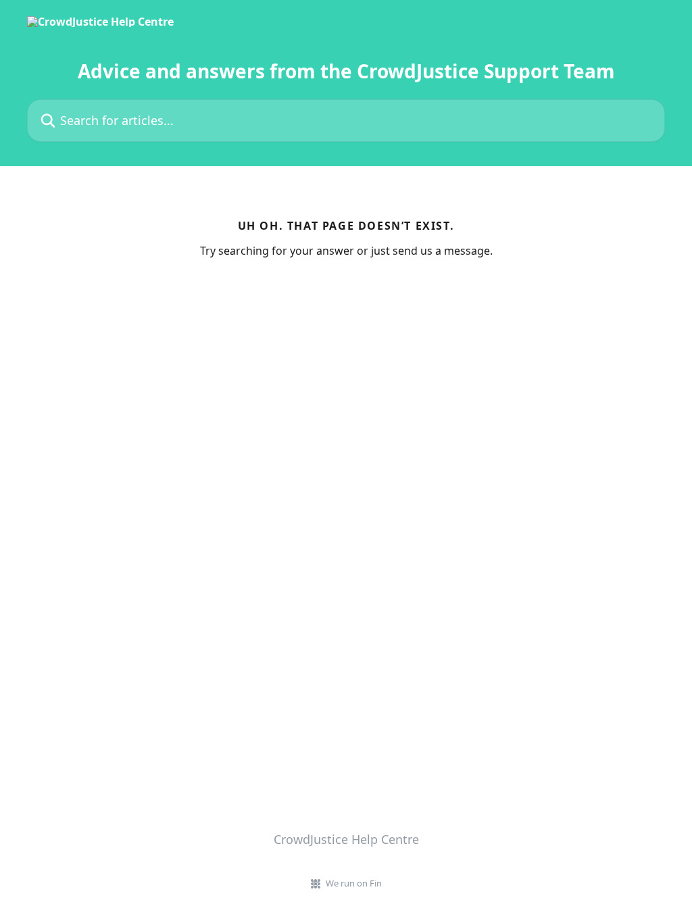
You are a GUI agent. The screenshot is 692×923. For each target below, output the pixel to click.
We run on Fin (354, 883)
